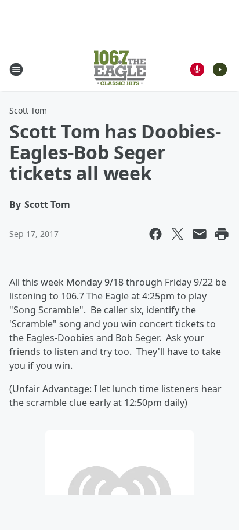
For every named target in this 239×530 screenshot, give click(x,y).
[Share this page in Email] (199, 234)
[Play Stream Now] (220, 69)
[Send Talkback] (197, 69)
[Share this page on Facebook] (155, 234)
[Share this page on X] (177, 234)
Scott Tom (28, 110)
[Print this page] (221, 234)
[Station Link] (120, 69)
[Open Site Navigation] (16, 69)
